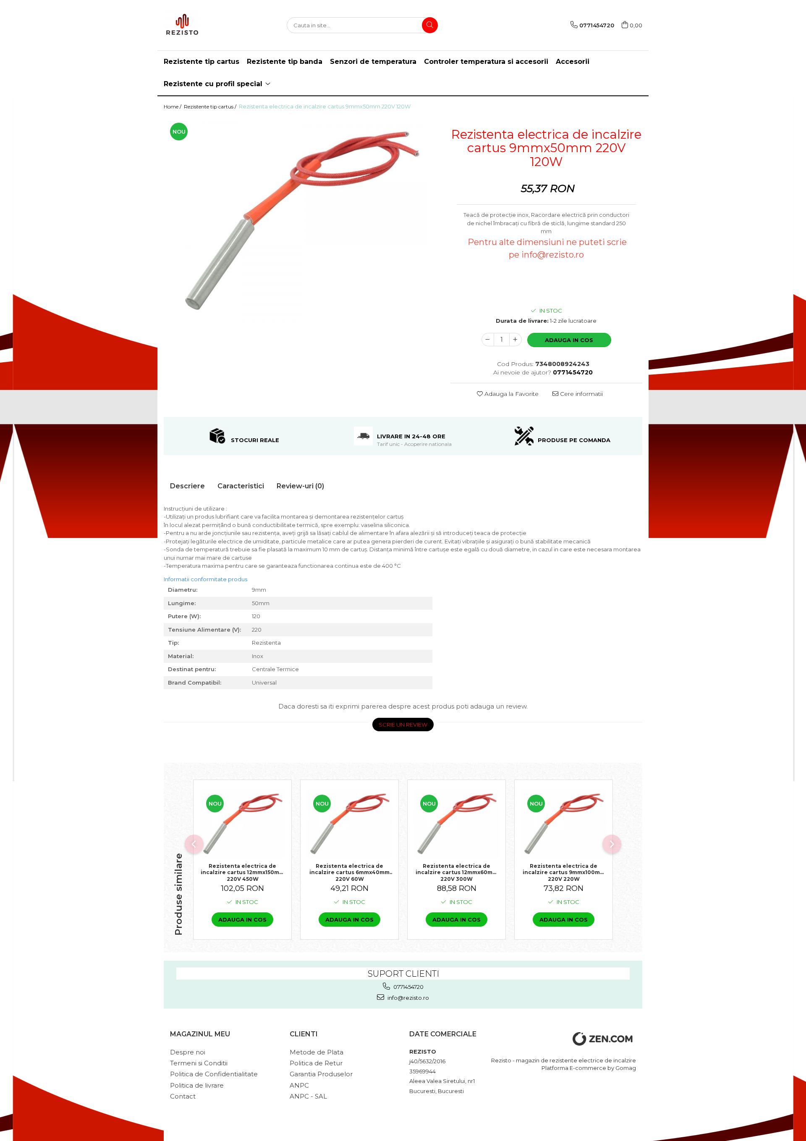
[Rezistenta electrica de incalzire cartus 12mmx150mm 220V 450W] (242, 823)
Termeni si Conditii (199, 1063)
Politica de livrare (197, 1085)
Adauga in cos (569, 340)
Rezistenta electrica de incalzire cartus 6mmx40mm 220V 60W (349, 872)
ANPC (299, 1085)
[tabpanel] (301, 219)
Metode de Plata (316, 1052)
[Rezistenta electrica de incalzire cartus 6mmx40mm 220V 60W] (349, 823)
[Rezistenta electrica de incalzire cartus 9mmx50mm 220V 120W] (301, 219)
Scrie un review (403, 724)
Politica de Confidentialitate (214, 1074)
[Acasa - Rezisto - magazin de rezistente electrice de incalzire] (206, 25)
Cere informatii (580, 394)
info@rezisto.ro (407, 997)
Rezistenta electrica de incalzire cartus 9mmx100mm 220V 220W (564, 872)
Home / (173, 106)
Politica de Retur (316, 1063)
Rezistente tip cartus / (211, 106)
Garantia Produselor (321, 1074)
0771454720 (408, 986)
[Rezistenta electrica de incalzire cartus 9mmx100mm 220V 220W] (563, 823)
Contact (183, 1096)
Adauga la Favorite (511, 394)
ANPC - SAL (308, 1096)
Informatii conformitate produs (205, 579)
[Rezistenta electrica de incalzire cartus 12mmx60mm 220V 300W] (456, 823)
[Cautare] (430, 25)
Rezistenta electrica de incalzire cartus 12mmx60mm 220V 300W (456, 872)
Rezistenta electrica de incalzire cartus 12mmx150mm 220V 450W (242, 872)
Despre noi (187, 1052)
